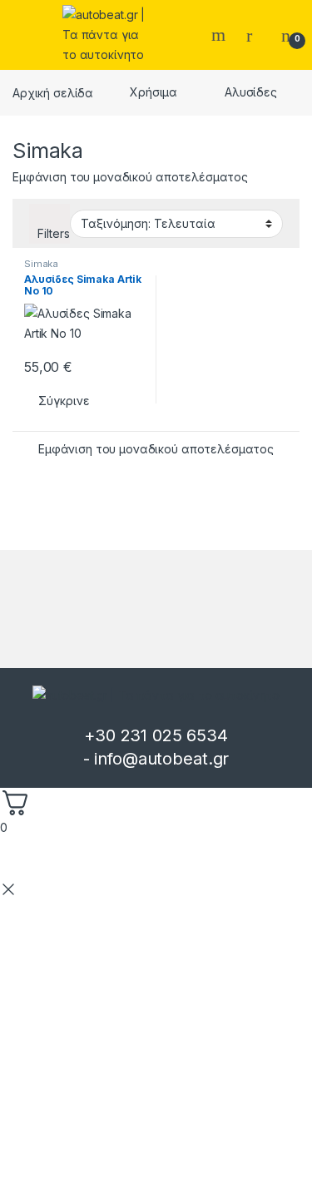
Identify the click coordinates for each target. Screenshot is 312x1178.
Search (220, 35)
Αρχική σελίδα (52, 92)
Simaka (41, 264)
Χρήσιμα (153, 92)
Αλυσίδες (251, 92)
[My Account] (255, 35)
